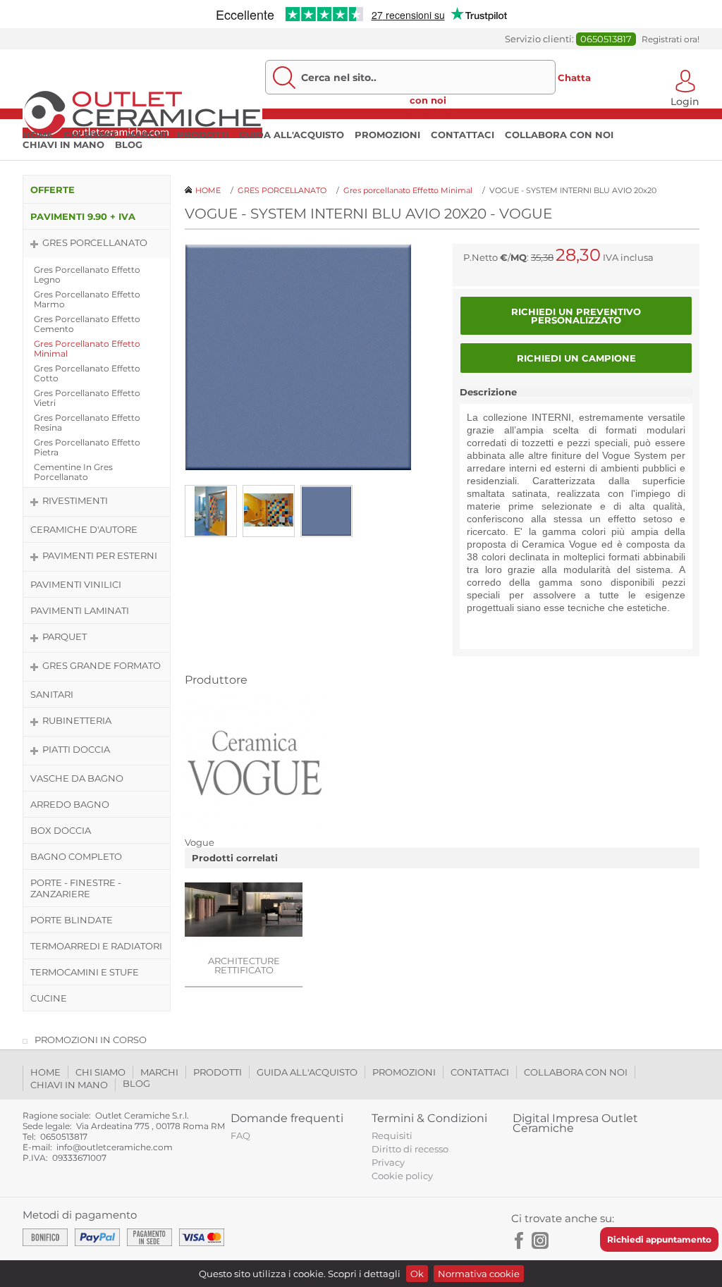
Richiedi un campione (576, 358)
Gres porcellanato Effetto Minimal (87, 348)
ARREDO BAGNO (69, 804)
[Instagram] (540, 1240)
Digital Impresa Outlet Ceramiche (575, 1123)
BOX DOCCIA (60, 830)
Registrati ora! (670, 39)
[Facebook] (520, 1240)
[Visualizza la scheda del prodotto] (243, 910)
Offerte (52, 189)
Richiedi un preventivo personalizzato (576, 316)
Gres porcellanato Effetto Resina (87, 422)
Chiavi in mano (63, 144)
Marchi (146, 134)
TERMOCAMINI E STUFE (84, 972)
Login (685, 100)
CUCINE (48, 998)
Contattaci (462, 134)
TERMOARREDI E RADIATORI (96, 946)
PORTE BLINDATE (71, 919)
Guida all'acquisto (291, 134)
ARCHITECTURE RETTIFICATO (244, 965)
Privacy (388, 1162)
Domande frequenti (287, 1118)
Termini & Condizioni (429, 1118)
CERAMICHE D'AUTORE (83, 529)
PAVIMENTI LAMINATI (79, 610)
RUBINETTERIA (76, 720)
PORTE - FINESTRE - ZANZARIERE (75, 888)
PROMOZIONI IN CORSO (91, 1039)
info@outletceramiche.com (114, 1147)
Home (38, 134)
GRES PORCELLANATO (94, 242)
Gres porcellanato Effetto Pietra (87, 447)
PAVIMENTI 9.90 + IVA (82, 216)
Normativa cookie (479, 1273)
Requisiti (392, 1135)
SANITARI (51, 694)
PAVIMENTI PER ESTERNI (99, 555)
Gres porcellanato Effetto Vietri (87, 398)
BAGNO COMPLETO (76, 856)
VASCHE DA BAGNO (76, 778)
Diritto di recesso (410, 1148)
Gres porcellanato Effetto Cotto (87, 373)
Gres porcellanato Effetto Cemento (87, 324)
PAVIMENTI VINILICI (75, 584)
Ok (417, 1273)
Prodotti (202, 134)
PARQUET (64, 636)
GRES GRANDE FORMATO (101, 665)
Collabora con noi (559, 134)
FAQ (240, 1135)
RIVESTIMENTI (75, 500)
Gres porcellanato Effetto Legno (87, 274)
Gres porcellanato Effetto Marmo (87, 299)
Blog (128, 144)
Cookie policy (402, 1175)
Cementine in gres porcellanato (73, 472)
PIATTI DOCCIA (76, 749)
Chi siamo (89, 134)
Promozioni (387, 134)
